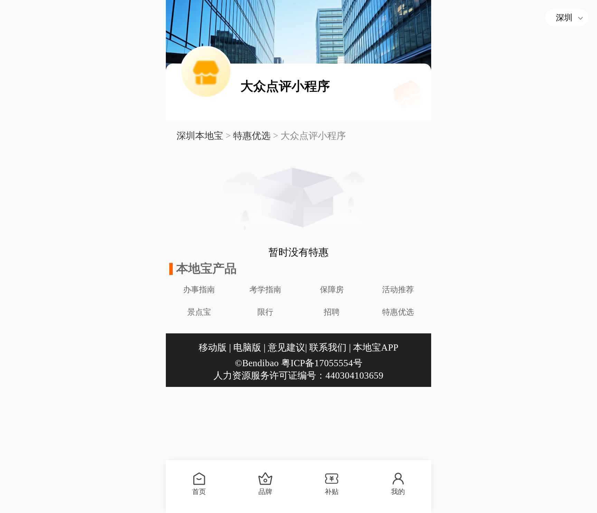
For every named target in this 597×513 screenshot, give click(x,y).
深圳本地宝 (200, 136)
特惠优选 (252, 136)
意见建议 (286, 347)
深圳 (564, 17)
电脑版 (247, 347)
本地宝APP (375, 347)
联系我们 (328, 347)
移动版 (213, 347)
